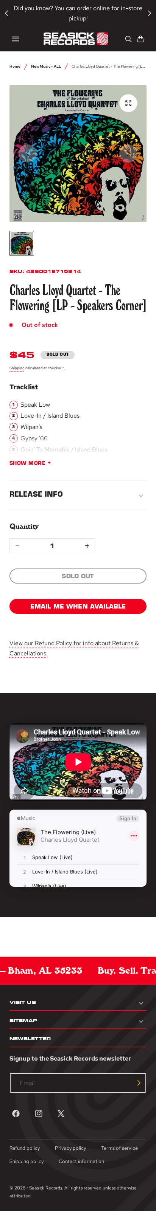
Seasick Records (45, 1188)
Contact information (81, 1161)
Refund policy (24, 1148)
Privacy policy (70, 1148)
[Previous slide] (28, 153)
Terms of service (119, 1148)
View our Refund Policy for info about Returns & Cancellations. (74, 648)
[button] (15, 39)
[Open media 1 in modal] (128, 103)
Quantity (24, 526)
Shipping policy (26, 1161)
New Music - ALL (46, 66)
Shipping (17, 367)
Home (14, 66)
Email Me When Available (78, 606)
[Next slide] (128, 153)
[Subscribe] (139, 1082)
